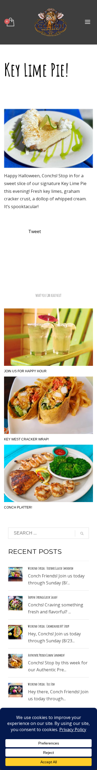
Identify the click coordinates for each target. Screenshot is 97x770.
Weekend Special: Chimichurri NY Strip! (48, 626)
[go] (82, 533)
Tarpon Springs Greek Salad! (42, 597)
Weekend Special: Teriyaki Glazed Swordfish (50, 568)
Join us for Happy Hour (25, 371)
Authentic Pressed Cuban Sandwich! (46, 655)
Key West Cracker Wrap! (26, 439)
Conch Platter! (18, 507)
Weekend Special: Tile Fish (41, 684)
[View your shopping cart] (10, 22)
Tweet (34, 231)
